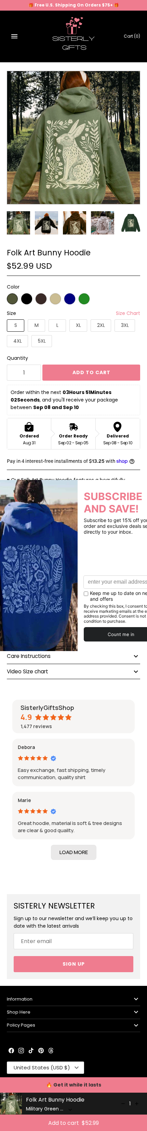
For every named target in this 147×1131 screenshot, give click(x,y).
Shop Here (18, 1012)
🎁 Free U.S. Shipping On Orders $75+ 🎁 (73, 5)
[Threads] (51, 1051)
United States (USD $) (42, 1067)
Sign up (74, 964)
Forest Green (84, 298)
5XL (42, 341)
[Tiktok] (31, 1051)
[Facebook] (11, 1051)
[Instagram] (21, 1051)
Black (26, 298)
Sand (55, 298)
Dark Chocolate (41, 298)
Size (11, 313)
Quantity (17, 358)
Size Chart (128, 313)
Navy (69, 298)
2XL (101, 325)
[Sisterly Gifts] (73, 36)
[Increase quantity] (136, 1103)
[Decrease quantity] (123, 1103)
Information (19, 999)
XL (78, 325)
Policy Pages (21, 1025)
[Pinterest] (41, 1051)
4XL (17, 341)
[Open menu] (14, 36)
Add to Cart (91, 372)
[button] (73, 852)
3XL (125, 325)
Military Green (12, 298)
